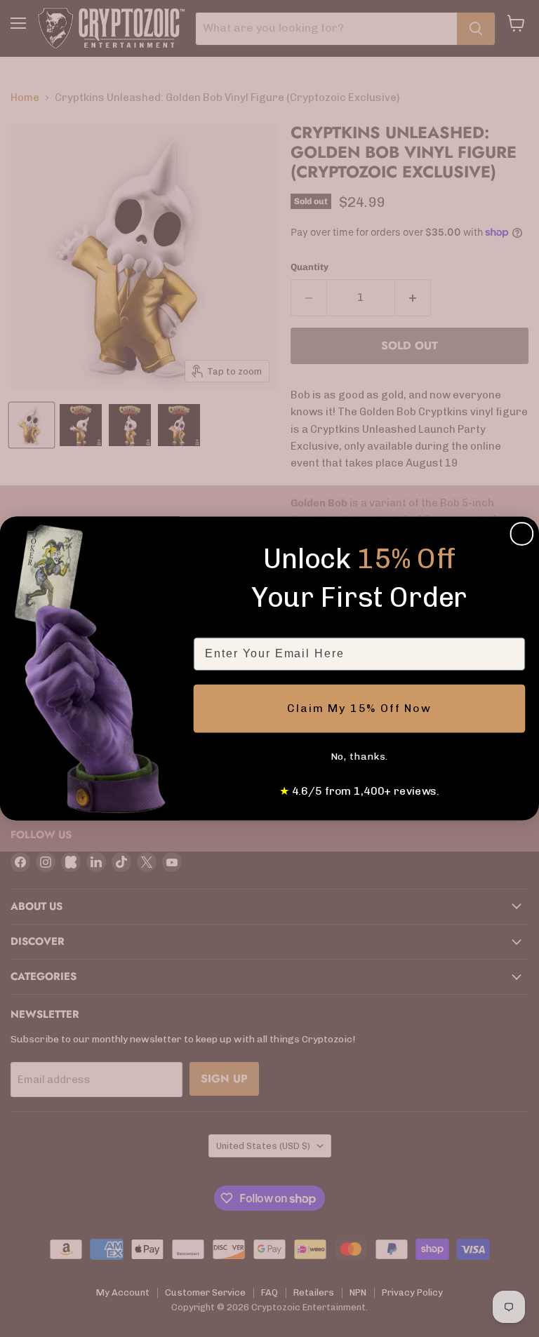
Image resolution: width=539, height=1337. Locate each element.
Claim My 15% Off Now (359, 708)
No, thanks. (360, 756)
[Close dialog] (522, 533)
